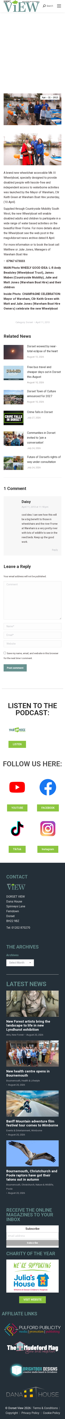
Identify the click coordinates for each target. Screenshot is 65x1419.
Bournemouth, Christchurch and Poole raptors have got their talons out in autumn (31, 1175)
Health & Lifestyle (30, 1080)
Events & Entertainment (18, 1130)
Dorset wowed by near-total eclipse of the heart (42, 348)
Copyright (12, 1413)
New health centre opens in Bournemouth (28, 1073)
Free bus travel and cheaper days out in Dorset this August (44, 372)
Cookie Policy (51, 1413)
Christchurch (27, 1184)
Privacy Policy (30, 1413)
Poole (9, 1189)
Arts (8, 1034)
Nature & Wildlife (44, 1184)
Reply (55, 550)
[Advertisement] (32, 46)
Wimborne (36, 1130)
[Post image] (13, 352)
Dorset (29, 322)
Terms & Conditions (45, 1408)
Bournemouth (13, 1080)
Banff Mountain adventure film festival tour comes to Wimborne (32, 1123)
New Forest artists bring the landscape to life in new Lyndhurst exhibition (28, 1026)
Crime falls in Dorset (40, 412)
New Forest (18, 1034)
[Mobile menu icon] (59, 6)
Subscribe (32, 1228)
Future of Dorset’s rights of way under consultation (44, 459)
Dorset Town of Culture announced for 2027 (41, 393)
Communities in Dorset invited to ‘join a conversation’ (41, 438)
